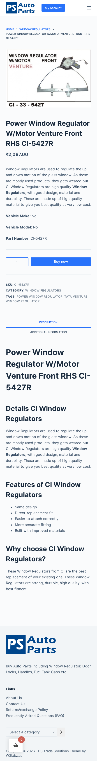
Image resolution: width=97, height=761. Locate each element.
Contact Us (15, 704)
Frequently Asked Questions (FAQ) (35, 715)
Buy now (61, 261)
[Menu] (89, 8)
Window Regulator (22, 301)
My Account (53, 8)
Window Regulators (43, 290)
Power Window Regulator (39, 296)
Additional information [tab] (48, 332)
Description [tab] (48, 322)
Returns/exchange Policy (27, 709)
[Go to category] (61, 732)
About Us (14, 697)
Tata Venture (76, 296)
